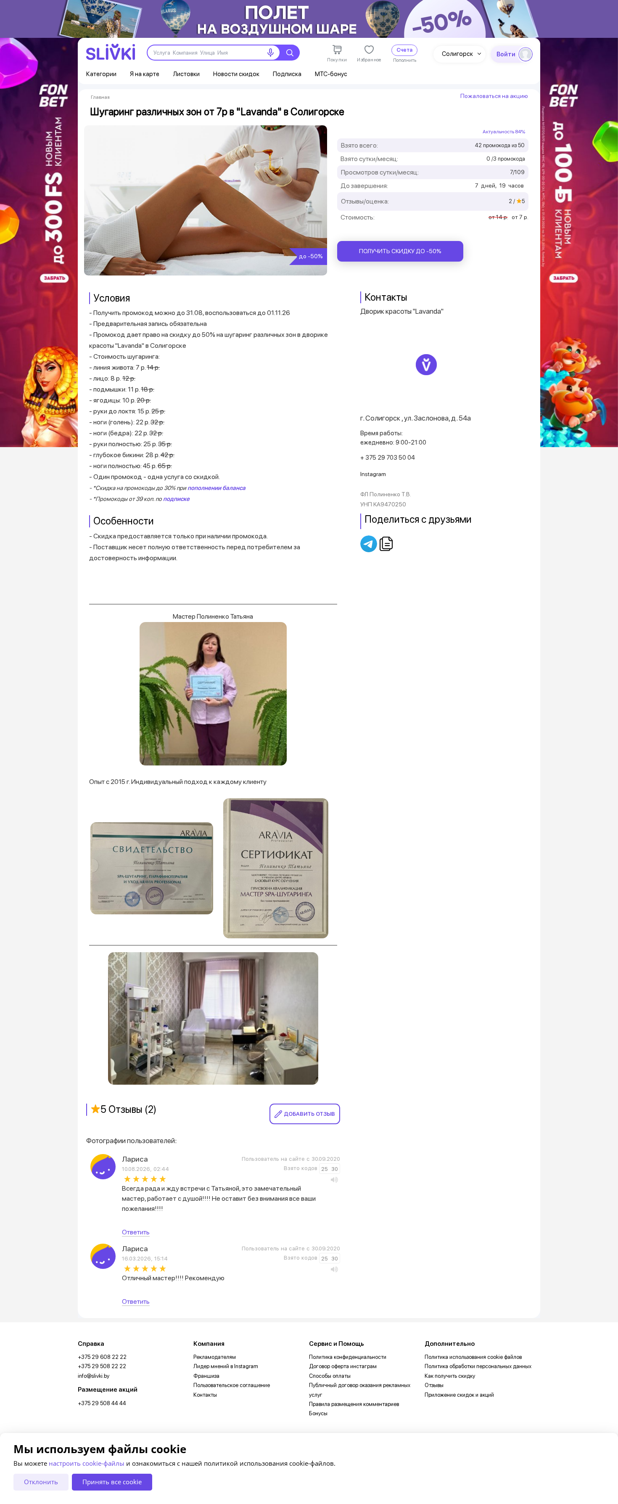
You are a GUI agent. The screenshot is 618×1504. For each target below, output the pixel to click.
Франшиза (206, 1376)
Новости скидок (236, 74)
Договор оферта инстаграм (343, 1366)
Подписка (287, 74)
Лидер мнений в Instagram (225, 1366)
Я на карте (144, 74)
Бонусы (318, 1413)
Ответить (136, 1232)
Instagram (373, 474)
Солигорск (457, 54)
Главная (100, 97)
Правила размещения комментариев (354, 1404)
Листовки (186, 74)
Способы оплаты (330, 1376)
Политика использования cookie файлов (473, 1357)
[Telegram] (369, 543)
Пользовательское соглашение (231, 1385)
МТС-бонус (331, 74)
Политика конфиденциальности (347, 1357)
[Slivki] (110, 52)
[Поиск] (290, 52)
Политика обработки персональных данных (478, 1366)
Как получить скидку (450, 1376)
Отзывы (434, 1385)
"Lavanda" (428, 311)
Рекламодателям (214, 1357)
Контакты (205, 1395)
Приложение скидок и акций (459, 1395)
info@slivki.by (93, 1376)
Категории (101, 74)
